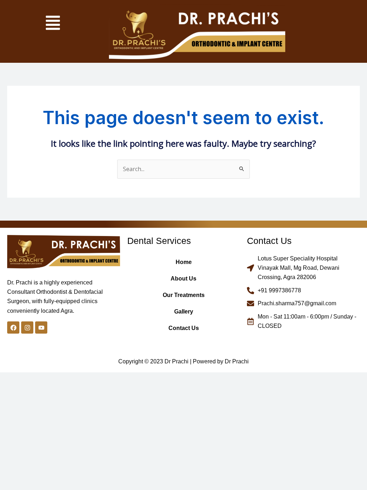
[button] (53, 23)
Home (184, 262)
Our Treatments (184, 295)
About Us (183, 278)
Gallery (183, 311)
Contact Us (183, 328)
